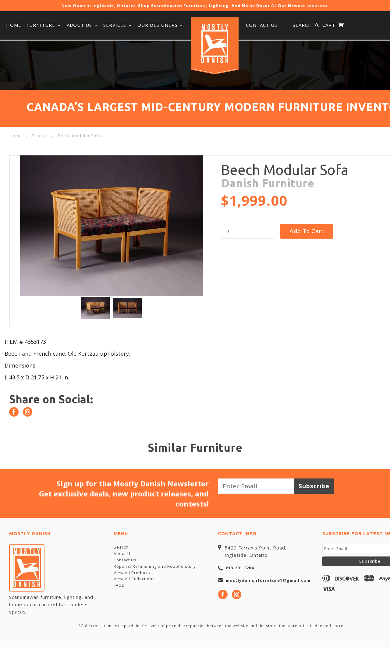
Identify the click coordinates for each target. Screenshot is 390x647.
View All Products (132, 572)
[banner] (215, 43)
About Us (80, 25)
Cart (329, 25)
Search (302, 25)
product (40, 135)
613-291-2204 (240, 568)
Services (115, 25)
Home (13, 25)
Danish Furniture (268, 183)
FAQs (119, 585)
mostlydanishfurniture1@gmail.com (268, 580)
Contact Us (261, 25)
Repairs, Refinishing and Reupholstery (155, 566)
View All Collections (134, 578)
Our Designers (158, 25)
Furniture (42, 25)
